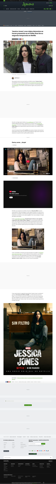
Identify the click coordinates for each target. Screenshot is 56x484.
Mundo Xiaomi (6, 470)
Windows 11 (22, 447)
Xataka (28, 4)
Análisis (13, 442)
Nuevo (50, 5)
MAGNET (27, 8)
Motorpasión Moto (35, 466)
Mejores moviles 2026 (13, 436)
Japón (33, 25)
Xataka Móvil (5, 466)
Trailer (36, 381)
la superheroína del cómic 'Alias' (36, 82)
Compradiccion (42, 467)
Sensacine (19, 465)
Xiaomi (43, 25)
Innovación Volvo (30, 11)
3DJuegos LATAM (13, 476)
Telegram (47, 8)
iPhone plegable (19, 436)
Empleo (13, 447)
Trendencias (41, 465)
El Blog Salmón (49, 465)
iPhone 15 (39, 25)
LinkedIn (46, 450)
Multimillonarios (29, 25)
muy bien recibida (20, 84)
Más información (34, 483)
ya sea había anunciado (20, 218)
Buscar (50, 457)
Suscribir (43, 443)
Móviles (5, 444)
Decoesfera (41, 466)
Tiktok (45, 8)
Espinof (19, 466)
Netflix (29, 381)
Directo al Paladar (27, 465)
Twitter (51, 8)
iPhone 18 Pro (41, 436)
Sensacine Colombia (19, 477)
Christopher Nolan (20, 25)
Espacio (22, 442)
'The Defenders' (15, 85)
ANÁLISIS (7, 8)
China (11, 25)
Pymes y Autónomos (48, 466)
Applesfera (5, 467)
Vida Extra (12, 466)
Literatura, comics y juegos (23, 381)
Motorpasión (34, 465)
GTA (36, 25)
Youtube (50, 8)
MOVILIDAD (23, 8)
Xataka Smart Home (5, 469)
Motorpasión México (34, 476)
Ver (28, 405)
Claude (28, 436)
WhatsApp (44, 8)
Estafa (16, 25)
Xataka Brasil (5, 477)
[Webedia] (6, 460)
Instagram (48, 8)
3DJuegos (12, 465)
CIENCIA (18, 8)
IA (13, 25)
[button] (17, 77)
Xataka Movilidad (23, 444)
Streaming (5, 442)
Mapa (25, 25)
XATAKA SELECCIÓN (13, 8)
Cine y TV (16, 381)
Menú (6, 5)
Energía (13, 444)
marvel (32, 381)
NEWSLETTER (32, 8)
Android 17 (24, 436)
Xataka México (6, 476)
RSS (43, 450)
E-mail (23, 39)
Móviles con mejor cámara (34, 436)
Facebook (18, 39)
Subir (50, 461)
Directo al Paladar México (27, 476)
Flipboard (21, 39)
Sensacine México (20, 476)
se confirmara (30, 122)
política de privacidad (41, 445)
